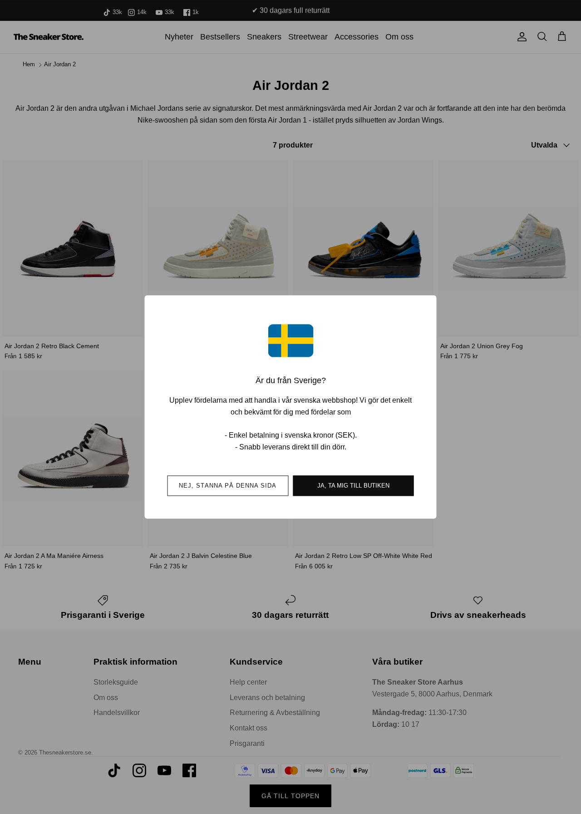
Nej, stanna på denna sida (227, 486)
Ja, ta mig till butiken (353, 486)
